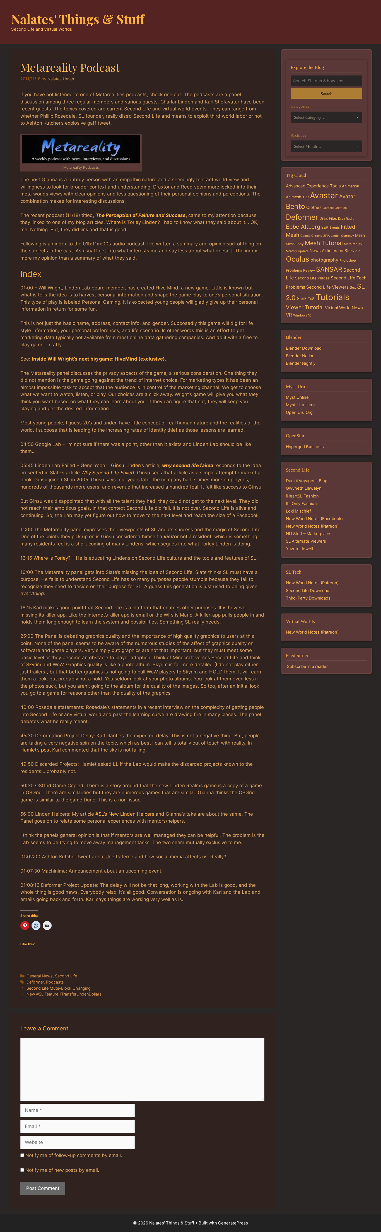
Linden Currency (342, 236)
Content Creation (335, 208)
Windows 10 (302, 315)
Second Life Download (307, 590)
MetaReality (353, 244)
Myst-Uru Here (300, 404)
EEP (324, 227)
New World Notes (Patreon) (312, 526)
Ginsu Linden (126, 465)
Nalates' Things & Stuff (77, 18)
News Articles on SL (329, 250)
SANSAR (329, 269)
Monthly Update (297, 251)
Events (334, 228)
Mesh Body (295, 244)
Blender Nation (300, 355)
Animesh (293, 197)
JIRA (326, 236)
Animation (350, 186)
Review (309, 270)
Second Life (66, 975)
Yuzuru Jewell (299, 548)
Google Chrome (311, 236)
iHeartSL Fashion (302, 496)
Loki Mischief (298, 511)
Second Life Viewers (327, 287)
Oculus (297, 259)
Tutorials (332, 297)
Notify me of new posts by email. (62, 1170)
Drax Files (328, 218)
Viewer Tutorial (305, 307)
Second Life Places (312, 278)
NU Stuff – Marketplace (308, 533)
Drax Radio (346, 219)
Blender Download (304, 348)
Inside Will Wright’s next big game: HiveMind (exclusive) (98, 359)
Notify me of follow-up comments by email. (73, 1155)
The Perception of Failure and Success (141, 215)
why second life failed (187, 465)
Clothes (314, 207)
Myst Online (297, 397)
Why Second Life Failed (107, 472)
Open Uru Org (299, 412)
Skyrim (33, 664)
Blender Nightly (300, 363)
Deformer (35, 982)
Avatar (347, 196)
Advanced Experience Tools (313, 186)
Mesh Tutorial (324, 243)
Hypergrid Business (305, 446)
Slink (302, 298)
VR (289, 315)
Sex (353, 287)
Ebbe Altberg (303, 226)
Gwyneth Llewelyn (304, 488)
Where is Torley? (52, 558)
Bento (295, 206)
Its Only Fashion (301, 503)
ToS (311, 298)
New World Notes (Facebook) (314, 518)
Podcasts (55, 982)
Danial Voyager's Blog (306, 480)
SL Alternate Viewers (306, 541)
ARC (305, 197)
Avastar (324, 195)
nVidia (355, 251)
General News (39, 975)
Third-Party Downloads (308, 598)
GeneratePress (233, 1223)
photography (324, 260)
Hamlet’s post (35, 750)
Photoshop (347, 260)
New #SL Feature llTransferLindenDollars (64, 994)
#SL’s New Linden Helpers (124, 814)
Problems (294, 270)
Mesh (360, 235)
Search (326, 93)
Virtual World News (344, 307)
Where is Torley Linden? (133, 222)
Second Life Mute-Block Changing (58, 988)
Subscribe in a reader (307, 666)
